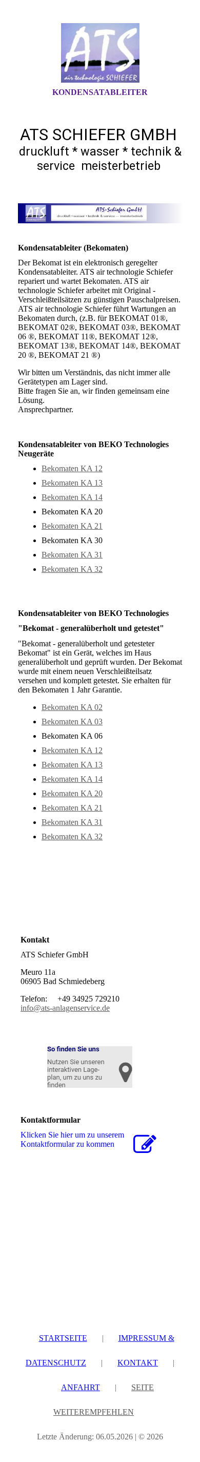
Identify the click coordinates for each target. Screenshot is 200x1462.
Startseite (63, 1338)
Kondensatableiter (100, 92)
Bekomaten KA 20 (72, 793)
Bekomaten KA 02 (72, 707)
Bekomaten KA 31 (72, 554)
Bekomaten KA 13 (72, 482)
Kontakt (137, 1362)
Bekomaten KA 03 (72, 721)
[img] (100, 53)
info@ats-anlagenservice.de (65, 1008)
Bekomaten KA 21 (72, 526)
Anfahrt (80, 1387)
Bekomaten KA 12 (72, 468)
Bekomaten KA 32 (72, 569)
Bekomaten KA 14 (72, 497)
